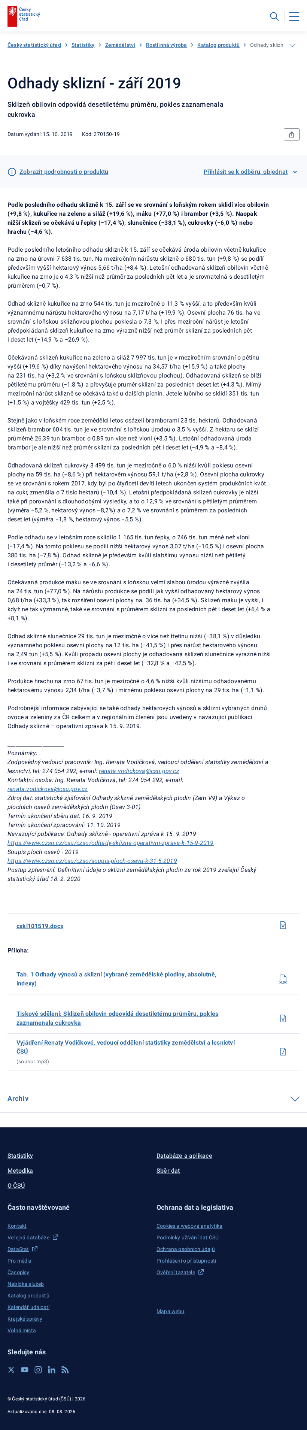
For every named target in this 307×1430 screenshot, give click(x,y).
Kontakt (17, 1226)
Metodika (20, 1170)
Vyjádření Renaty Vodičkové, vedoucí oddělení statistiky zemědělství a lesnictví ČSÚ (125, 1047)
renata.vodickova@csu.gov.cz (139, 771)
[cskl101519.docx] (283, 925)
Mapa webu (170, 1311)
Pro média (19, 1261)
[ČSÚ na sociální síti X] (11, 1369)
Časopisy (18, 1272)
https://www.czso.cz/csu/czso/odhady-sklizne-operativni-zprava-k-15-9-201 (108, 842)
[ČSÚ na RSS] (65, 1369)
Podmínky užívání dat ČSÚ (187, 1237)
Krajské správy (24, 1319)
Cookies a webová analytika (189, 1226)
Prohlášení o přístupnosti (186, 1261)
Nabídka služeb (25, 1284)
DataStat (18, 1249)
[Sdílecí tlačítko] (292, 134)
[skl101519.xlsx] (283, 979)
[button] (79, 1207)
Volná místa (21, 1330)
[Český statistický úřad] (23, 16)
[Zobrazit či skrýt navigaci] (292, 45)
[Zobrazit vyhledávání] (274, 16)
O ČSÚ (16, 1185)
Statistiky (83, 45)
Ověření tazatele (175, 1272)
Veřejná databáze (28, 1237)
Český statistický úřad (34, 45)
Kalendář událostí (28, 1307)
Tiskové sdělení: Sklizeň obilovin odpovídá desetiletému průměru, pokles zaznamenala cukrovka (117, 1018)
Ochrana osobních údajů (185, 1249)
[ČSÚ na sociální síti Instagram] (38, 1369)
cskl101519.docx (39, 926)
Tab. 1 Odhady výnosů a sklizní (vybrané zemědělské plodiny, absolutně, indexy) (116, 979)
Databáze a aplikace (184, 1155)
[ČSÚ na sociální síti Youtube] (24, 1369)
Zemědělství (120, 45)
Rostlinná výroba (166, 45)
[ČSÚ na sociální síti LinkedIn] (51, 1369)
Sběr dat (168, 1170)
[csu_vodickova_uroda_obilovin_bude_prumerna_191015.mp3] (283, 1051)
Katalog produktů (218, 45)
